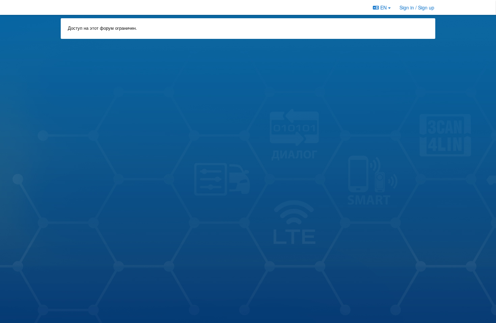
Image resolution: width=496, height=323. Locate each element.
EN (383, 7)
